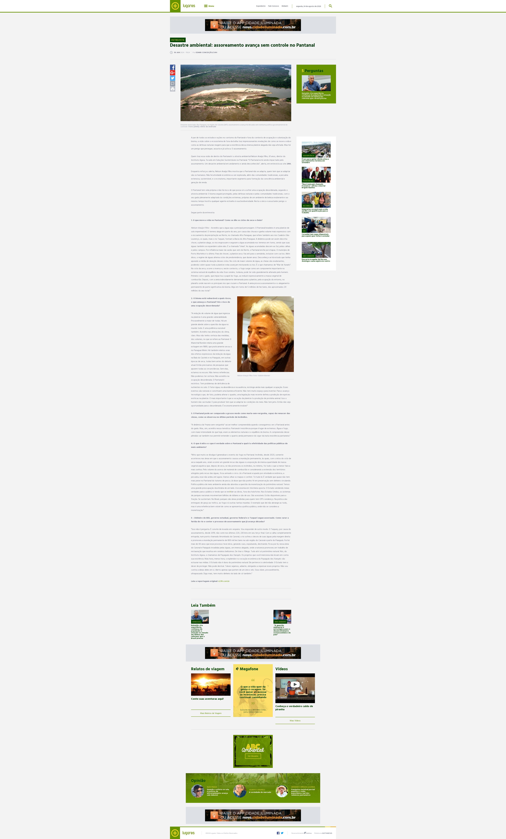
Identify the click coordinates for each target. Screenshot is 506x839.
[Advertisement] (316, 119)
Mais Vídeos (295, 720)
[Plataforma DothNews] (327, 833)
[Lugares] (184, 6)
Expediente (261, 5)
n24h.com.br (224, 581)
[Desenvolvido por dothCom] (308, 833)
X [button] (230, 491)
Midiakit (285, 5)
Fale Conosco (273, 5)
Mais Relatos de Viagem (211, 713)
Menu (210, 6)
